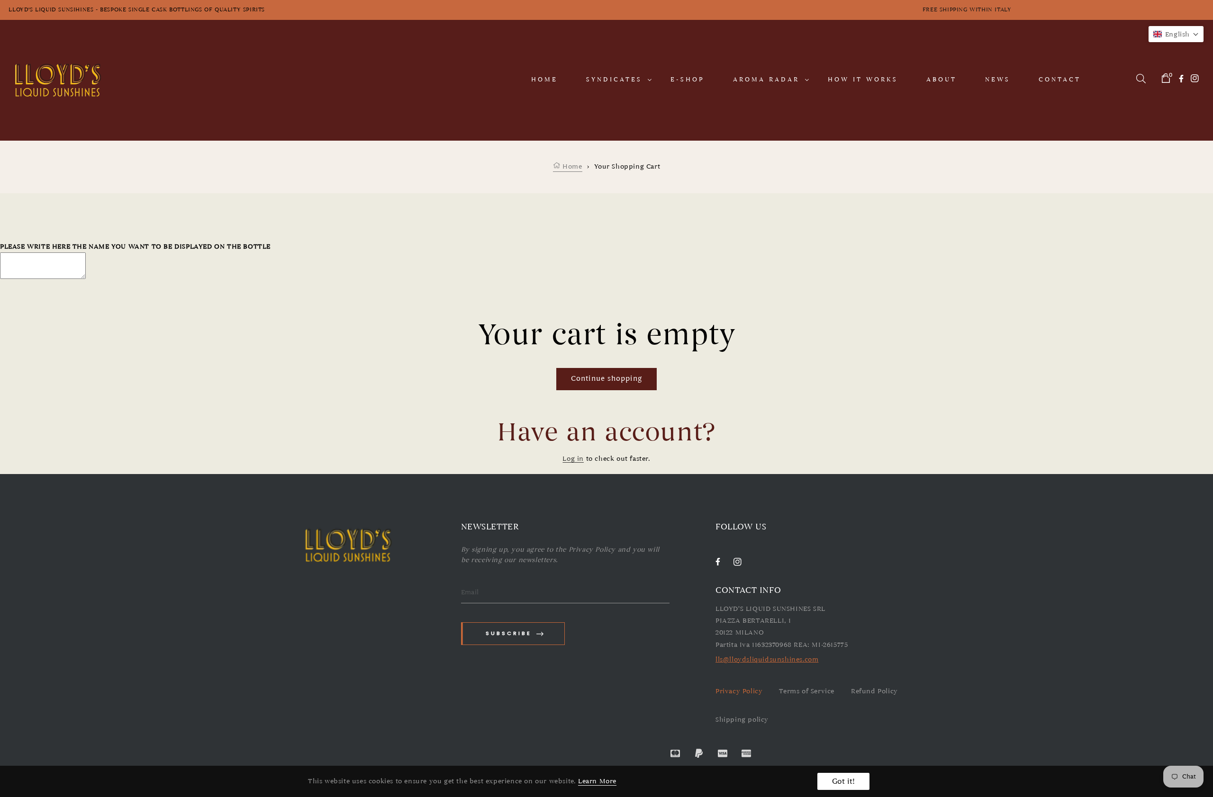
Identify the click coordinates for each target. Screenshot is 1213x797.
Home (571, 166)
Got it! (843, 781)
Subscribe (509, 633)
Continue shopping (606, 378)
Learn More (597, 781)
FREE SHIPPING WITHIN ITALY (1061, 9)
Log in (573, 459)
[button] (1176, 34)
